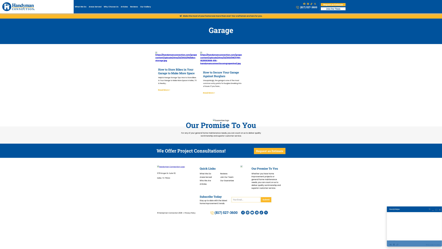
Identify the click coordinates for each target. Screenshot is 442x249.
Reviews (134, 6)
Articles (124, 6)
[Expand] (436, 209)
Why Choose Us (111, 6)
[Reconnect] (429, 209)
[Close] (439, 209)
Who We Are (205, 180)
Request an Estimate (333, 4)
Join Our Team (333, 8)
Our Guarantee (227, 180)
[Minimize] (432, 209)
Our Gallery (145, 6)
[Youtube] (252, 212)
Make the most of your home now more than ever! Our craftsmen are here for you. (222, 16)
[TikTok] (261, 212)
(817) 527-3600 (308, 7)
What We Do (80, 6)
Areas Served (95, 6)
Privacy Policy (190, 213)
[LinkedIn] (247, 212)
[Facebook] (243, 212)
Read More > (164, 90)
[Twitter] (266, 212)
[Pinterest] (257, 212)
